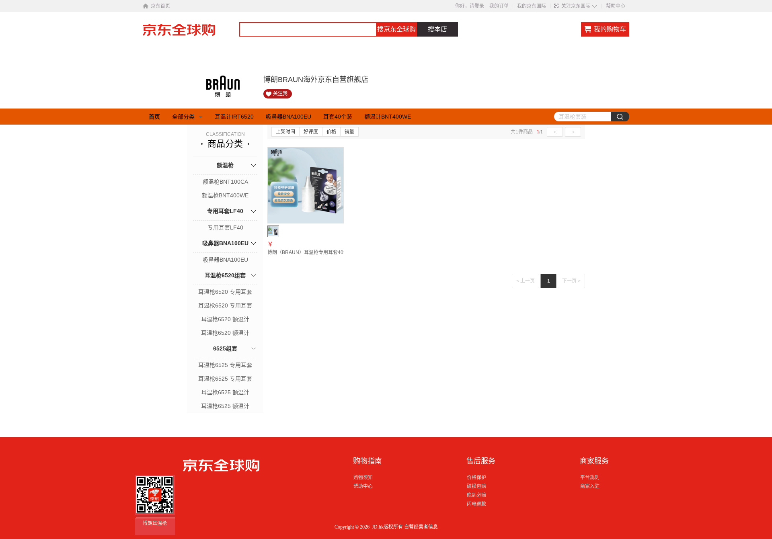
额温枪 (225, 165)
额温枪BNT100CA (225, 181)
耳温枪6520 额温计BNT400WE (225, 334)
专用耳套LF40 (225, 211)
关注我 (280, 93)
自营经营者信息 (421, 527)
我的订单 (499, 6)
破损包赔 (476, 486)
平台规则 (590, 477)
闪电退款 (476, 504)
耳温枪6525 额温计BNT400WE (225, 407)
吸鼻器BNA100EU (288, 116)
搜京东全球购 (396, 29)
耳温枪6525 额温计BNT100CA (225, 393)
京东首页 (160, 6)
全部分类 (183, 116)
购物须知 (363, 477)
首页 (154, 116)
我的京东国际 (531, 6)
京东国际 (191, 33)
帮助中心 (615, 6)
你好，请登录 (469, 6)
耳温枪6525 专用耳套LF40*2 (225, 379)
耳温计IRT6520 (234, 116)
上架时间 (285, 132)
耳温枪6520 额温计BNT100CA (225, 320)
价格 (331, 132)
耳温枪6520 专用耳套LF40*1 (225, 293)
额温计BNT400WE (387, 116)
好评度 (311, 132)
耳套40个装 (337, 116)
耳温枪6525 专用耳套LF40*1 (225, 366)
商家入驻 (590, 486)
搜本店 (437, 29)
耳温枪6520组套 (225, 275)
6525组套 (225, 348)
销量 (349, 132)
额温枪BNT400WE (225, 195)
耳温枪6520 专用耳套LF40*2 (225, 306)
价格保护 (476, 477)
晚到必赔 (476, 495)
